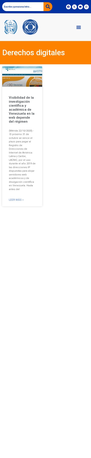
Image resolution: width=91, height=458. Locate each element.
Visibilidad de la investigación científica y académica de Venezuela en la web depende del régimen (21, 110)
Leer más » (16, 199)
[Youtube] (80, 6)
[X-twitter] (74, 6)
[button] (78, 27)
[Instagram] (86, 6)
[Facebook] (68, 6)
